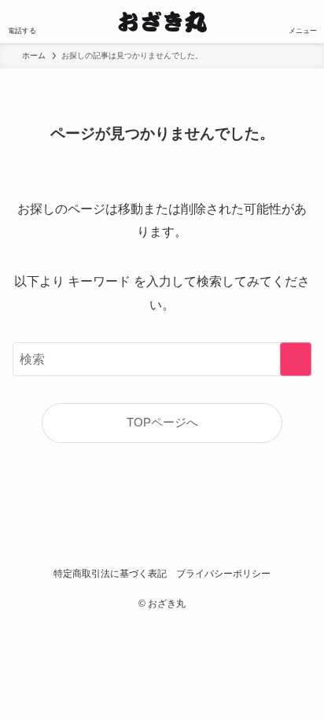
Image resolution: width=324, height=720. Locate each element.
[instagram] (177, 539)
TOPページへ (162, 422)
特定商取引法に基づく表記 (110, 573)
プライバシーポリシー (223, 573)
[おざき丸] (162, 21)
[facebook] (146, 539)
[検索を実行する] (295, 359)
